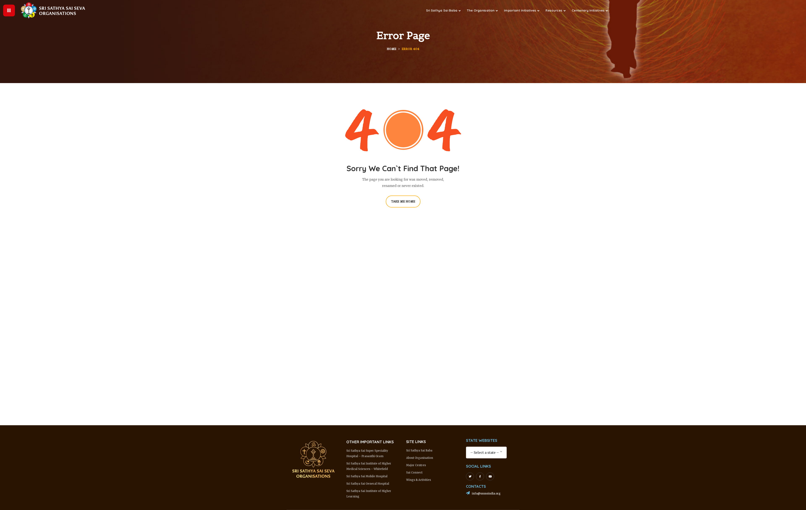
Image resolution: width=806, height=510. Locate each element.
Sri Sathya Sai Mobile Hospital (366, 476)
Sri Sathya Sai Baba (419, 450)
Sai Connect (414, 472)
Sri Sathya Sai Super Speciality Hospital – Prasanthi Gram (367, 453)
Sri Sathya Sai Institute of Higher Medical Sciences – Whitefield (368, 466)
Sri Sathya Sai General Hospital (367, 483)
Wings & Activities (418, 480)
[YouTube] (490, 476)
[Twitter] (470, 476)
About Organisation (419, 458)
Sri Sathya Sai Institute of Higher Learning (368, 493)
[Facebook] (480, 476)
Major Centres (416, 465)
